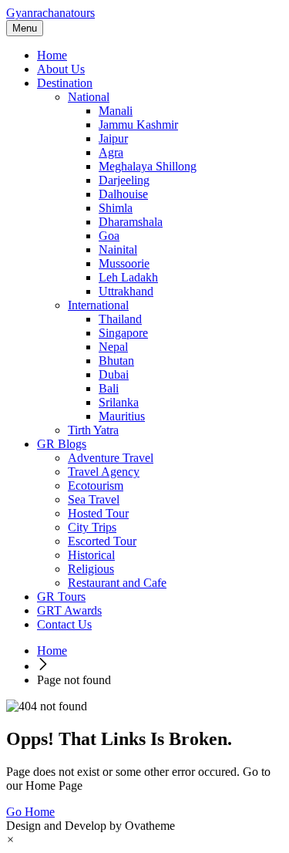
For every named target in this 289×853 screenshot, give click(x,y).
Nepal (113, 346)
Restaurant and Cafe (117, 582)
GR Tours (61, 596)
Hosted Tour (98, 513)
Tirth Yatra (93, 430)
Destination (64, 82)
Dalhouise (123, 194)
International (98, 305)
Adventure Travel (110, 457)
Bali (109, 388)
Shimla (116, 207)
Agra (111, 152)
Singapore (123, 332)
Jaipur (113, 138)
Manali (116, 110)
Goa (109, 235)
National (88, 96)
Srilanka (119, 402)
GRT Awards (69, 610)
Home (52, 55)
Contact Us (64, 624)
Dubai (114, 374)
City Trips (92, 527)
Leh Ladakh (128, 277)
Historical (91, 554)
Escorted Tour (102, 541)
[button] (10, 839)
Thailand (120, 318)
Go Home (30, 811)
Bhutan (116, 360)
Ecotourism (95, 485)
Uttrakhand (126, 291)
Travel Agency (103, 471)
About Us (61, 69)
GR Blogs (61, 443)
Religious (91, 568)
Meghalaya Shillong (148, 166)
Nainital (118, 249)
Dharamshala (131, 221)
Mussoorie (124, 263)
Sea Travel (93, 499)
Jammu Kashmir (138, 124)
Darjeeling (124, 180)
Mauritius (122, 416)
